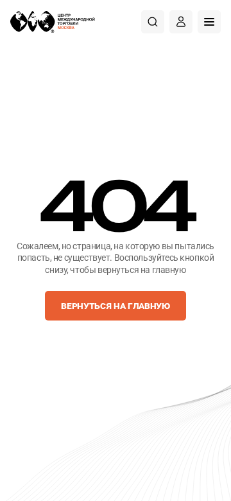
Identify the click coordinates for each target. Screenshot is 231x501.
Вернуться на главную (115, 305)
